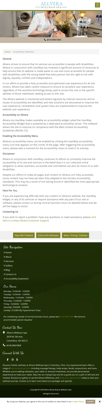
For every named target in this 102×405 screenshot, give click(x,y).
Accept (90, 402)
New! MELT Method (24, 235)
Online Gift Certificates (48, 235)
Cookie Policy (78, 402)
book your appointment (70, 377)
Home (7, 51)
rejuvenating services (20, 368)
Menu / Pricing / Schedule (75, 235)
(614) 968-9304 (54, 39)
